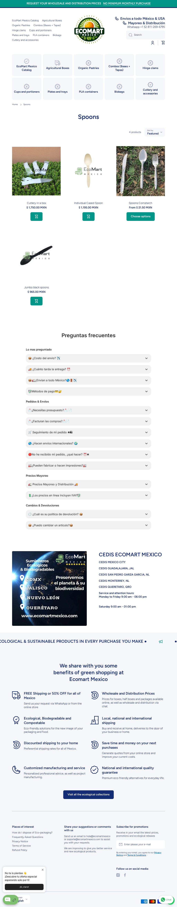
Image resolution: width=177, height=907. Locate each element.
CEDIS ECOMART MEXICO (130, 554)
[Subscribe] (160, 844)
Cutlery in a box (36, 203)
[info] (36, 176)
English (19, 900)
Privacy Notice (20, 841)
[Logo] (88, 30)
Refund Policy (19, 850)
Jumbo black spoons (36, 287)
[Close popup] (43, 870)
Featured (153, 133)
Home (15, 104)
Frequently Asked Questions (27, 837)
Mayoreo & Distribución (146, 23)
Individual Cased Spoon (88, 203)
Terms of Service (21, 845)
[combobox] (145, 35)
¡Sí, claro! (24, 887)
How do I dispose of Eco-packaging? (32, 832)
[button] (163, 42)
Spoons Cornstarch (140, 203)
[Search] (129, 35)
